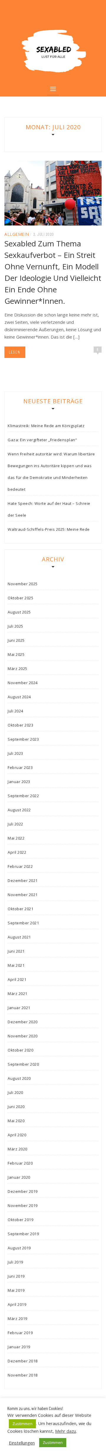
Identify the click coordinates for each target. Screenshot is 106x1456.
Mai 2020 (16, 1120)
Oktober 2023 (20, 725)
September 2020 (23, 1064)
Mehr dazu (65, 1431)
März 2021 (17, 993)
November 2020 (23, 1036)
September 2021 (23, 923)
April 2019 (17, 1304)
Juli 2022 (15, 824)
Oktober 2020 (20, 1050)
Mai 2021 (16, 965)
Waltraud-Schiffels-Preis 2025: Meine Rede (49, 529)
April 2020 (17, 1134)
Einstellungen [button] (22, 1442)
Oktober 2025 (20, 598)
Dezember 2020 (23, 1021)
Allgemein (16, 234)
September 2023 (23, 739)
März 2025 (17, 668)
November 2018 (23, 1375)
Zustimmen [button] (22, 1423)
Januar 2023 (19, 781)
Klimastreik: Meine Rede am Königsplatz (46, 425)
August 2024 (19, 696)
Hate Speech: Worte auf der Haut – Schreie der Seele (49, 509)
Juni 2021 (16, 951)
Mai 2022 (16, 838)
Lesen (14, 352)
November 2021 (23, 894)
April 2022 (17, 852)
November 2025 (23, 583)
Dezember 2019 (23, 1191)
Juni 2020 (16, 1106)
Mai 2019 (16, 1290)
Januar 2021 (19, 1007)
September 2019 (23, 1233)
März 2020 (17, 1149)
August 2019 (19, 1248)
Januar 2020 (19, 1177)
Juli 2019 (15, 1262)
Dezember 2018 (23, 1361)
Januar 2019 (19, 1346)
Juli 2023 (15, 753)
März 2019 (17, 1318)
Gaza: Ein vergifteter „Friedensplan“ (42, 439)
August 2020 (19, 1078)
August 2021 (19, 937)
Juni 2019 (16, 1276)
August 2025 (19, 612)
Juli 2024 (15, 711)
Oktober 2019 (20, 1219)
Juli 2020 (15, 1092)
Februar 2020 (20, 1163)
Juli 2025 (15, 626)
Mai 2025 (16, 654)
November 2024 (23, 682)
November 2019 (23, 1205)
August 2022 (19, 809)
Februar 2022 (20, 866)
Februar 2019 (20, 1332)
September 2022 (23, 795)
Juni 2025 (16, 640)
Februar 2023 (20, 767)
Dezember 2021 (23, 880)
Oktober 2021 (20, 908)
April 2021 (17, 979)
